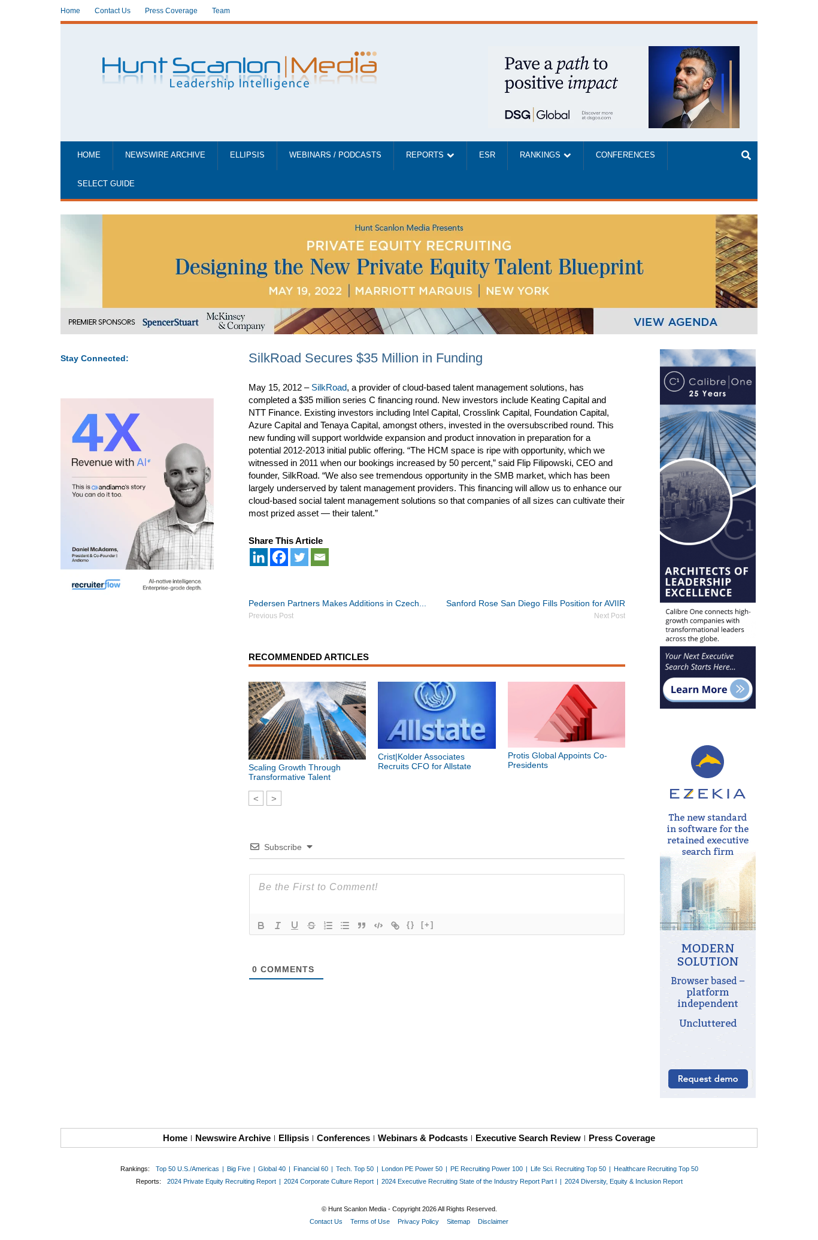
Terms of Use (370, 1221)
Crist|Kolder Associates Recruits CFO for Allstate (424, 761)
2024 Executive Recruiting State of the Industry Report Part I (469, 1181)
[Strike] (311, 925)
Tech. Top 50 (355, 1168)
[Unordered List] (345, 925)
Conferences (625, 155)
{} (411, 924)
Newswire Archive (165, 155)
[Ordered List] (328, 925)
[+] (427, 924)
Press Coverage (171, 11)
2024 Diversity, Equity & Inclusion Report (624, 1181)
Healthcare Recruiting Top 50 (656, 1168)
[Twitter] (299, 557)
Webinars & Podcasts (423, 1138)
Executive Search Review (528, 1138)
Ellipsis (247, 155)
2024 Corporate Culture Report (329, 1181)
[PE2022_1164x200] (409, 221)
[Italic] (277, 925)
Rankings (540, 155)
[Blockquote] (361, 925)
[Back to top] (800, 1222)
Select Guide (106, 184)
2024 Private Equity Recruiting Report (221, 1181)
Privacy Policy (418, 1221)
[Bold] (261, 925)
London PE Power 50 (412, 1168)
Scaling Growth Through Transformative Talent (295, 772)
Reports (425, 155)
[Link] (395, 925)
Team (221, 11)
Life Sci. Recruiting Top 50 (568, 1168)
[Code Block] (378, 925)
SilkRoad (329, 387)
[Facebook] (279, 557)
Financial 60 (310, 1168)
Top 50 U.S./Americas (187, 1168)
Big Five (238, 1168)
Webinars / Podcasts (335, 155)
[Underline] (294, 925)
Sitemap (458, 1221)
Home (70, 11)
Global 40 (272, 1168)
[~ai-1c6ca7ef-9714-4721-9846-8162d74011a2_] (614, 52)
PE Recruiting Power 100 (486, 1168)
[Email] (320, 557)
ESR (487, 155)
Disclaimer (493, 1221)
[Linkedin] (259, 557)
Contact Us (113, 11)
